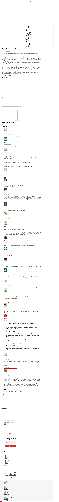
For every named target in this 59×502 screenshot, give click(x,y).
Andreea (8, 422)
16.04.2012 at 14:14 (7, 375)
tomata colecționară (6, 494)
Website (3, 396)
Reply (10, 134)
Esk (5, 75)
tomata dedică (6, 495)
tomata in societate (6, 493)
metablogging (6, 491)
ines (4, 132)
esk (4, 182)
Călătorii (28, 35)
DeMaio (5, 172)
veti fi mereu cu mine (7, 486)
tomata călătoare (6, 481)
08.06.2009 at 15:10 (7, 174)
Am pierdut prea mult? (5, 95)
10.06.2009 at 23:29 (7, 301)
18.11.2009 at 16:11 (6, 367)
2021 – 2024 (29, 32)
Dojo (6, 454)
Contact (27, 29)
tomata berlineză (6, 489)
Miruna (6, 459)
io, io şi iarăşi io (6, 490)
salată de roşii (6, 499)
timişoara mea (6, 487)
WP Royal (8, 500)
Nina (6, 461)
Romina (6, 463)
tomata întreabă (6, 492)
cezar (5, 251)
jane (4, 240)
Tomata (5, 318)
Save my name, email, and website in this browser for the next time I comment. (14, 398)
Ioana (6, 456)
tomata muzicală (6, 482)
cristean (5, 357)
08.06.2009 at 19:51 (7, 208)
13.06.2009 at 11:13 (6, 320)
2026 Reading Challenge (9, 421)
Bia (4, 192)
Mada (6, 458)
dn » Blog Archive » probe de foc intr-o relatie (10, 368)
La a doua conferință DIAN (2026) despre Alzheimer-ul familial (11, 473)
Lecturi (27, 31)
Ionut (5, 226)
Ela (4, 152)
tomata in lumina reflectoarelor (8, 497)
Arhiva (27, 28)
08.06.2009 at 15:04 (7, 154)
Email (3, 394)
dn (7, 75)
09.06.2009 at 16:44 (7, 253)
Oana (6, 462)
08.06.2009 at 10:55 (7, 144)
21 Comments (8, 51)
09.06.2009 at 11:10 (6, 242)
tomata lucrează (6, 496)
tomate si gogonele (6, 498)
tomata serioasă (6, 484)
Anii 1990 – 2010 (28, 34)
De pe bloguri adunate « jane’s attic (9, 302)
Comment (3, 406)
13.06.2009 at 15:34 (7, 359)
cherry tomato (6, 485)
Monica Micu (7, 460)
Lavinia (6, 457)
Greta (6, 455)
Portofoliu (27, 30)
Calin (5, 373)
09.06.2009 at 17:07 (7, 264)
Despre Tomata (28, 27)
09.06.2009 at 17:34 (7, 275)
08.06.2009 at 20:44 (7, 218)
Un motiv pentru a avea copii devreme (8, 122)
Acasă (28, 26)
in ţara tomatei (6, 488)
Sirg (4, 283)
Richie (10, 75)
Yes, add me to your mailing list (7, 399)
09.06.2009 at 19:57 (7, 285)
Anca (6, 453)
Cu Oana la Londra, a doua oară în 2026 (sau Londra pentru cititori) (11, 471)
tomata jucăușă (6, 483)
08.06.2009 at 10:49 (7, 134)
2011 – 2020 (29, 33)
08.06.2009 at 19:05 (7, 194)
